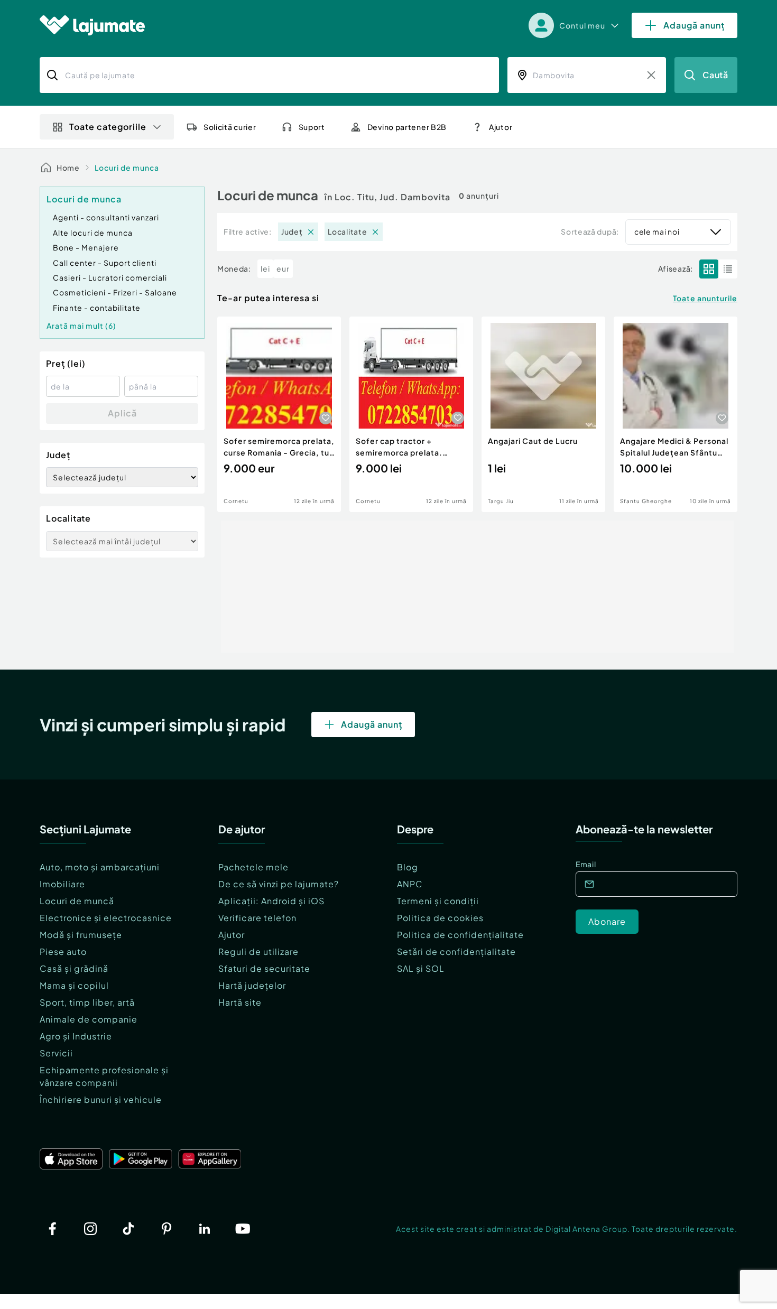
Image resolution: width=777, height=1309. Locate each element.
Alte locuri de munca (93, 232)
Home (68, 167)
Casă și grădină (74, 968)
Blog (407, 866)
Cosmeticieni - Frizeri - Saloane (115, 292)
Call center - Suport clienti (104, 262)
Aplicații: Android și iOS (271, 900)
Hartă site (240, 1002)
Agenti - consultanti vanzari (106, 217)
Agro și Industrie (76, 1036)
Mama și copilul (74, 985)
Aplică (122, 413)
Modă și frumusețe (81, 934)
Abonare (607, 921)
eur (283, 268)
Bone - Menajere (86, 247)
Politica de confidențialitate (460, 934)
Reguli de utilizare (258, 951)
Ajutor (231, 934)
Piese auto (63, 951)
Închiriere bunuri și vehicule (101, 1099)
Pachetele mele (253, 866)
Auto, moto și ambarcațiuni (100, 866)
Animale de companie (88, 1019)
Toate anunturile (705, 298)
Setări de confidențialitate (456, 951)
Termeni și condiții (438, 900)
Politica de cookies (440, 917)
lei (265, 268)
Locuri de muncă (77, 900)
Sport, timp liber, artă (87, 1002)
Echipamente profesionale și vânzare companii (104, 1076)
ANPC (410, 883)
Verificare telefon (257, 917)
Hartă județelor (252, 985)
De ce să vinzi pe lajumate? (278, 883)
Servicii (56, 1053)
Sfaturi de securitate (264, 968)
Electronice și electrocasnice (106, 917)
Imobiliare (62, 883)
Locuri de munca (127, 167)
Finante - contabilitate (97, 307)
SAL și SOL (421, 968)
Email (586, 864)
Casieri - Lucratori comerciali (110, 277)
